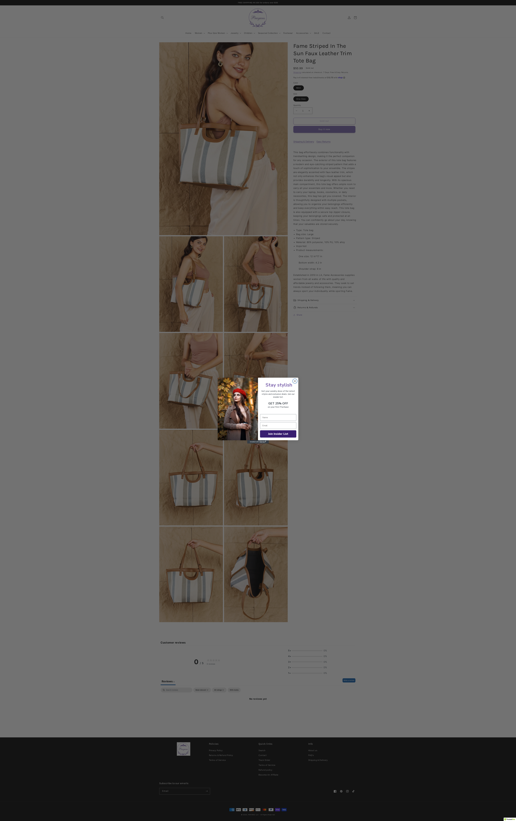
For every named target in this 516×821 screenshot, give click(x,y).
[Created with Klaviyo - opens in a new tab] (258, 441)
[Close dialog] (295, 381)
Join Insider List (278, 434)
